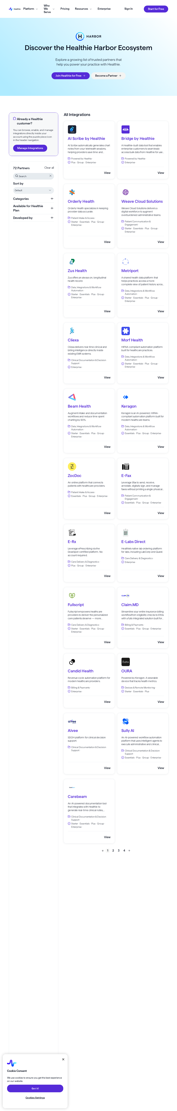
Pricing (64, 8)
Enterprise (104, 8)
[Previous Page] (102, 850)
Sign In (128, 8)
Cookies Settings (35, 1097)
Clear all (49, 167)
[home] (15, 9)
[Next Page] (129, 850)
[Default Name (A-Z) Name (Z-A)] (33, 190)
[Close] (63, 1059)
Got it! (35, 1088)
